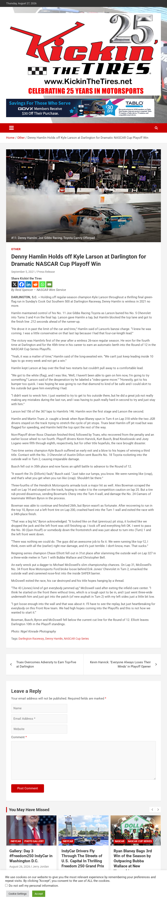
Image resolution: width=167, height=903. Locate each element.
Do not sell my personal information (33, 886)
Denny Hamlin (54, 638)
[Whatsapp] (42, 284)
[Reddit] (35, 284)
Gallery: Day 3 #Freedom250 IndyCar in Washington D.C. (31, 856)
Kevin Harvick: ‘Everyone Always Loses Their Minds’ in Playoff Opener (120, 664)
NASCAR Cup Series (76, 638)
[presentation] (152, 810)
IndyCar (16, 841)
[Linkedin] (28, 284)
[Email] (49, 284)
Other (16, 249)
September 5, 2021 (23, 271)
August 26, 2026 (19, 866)
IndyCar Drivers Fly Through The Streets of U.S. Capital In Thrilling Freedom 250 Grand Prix (83, 858)
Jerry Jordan (41, 866)
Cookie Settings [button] (18, 893)
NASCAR (119, 841)
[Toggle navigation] (11, 128)
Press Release (46, 271)
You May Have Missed (29, 809)
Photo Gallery (34, 841)
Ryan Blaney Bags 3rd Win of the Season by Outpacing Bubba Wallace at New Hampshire (133, 861)
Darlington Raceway (31, 638)
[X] (15, 284)
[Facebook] (22, 284)
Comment (19, 737)
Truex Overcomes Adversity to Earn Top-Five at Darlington (46, 664)
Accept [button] (39, 893)
